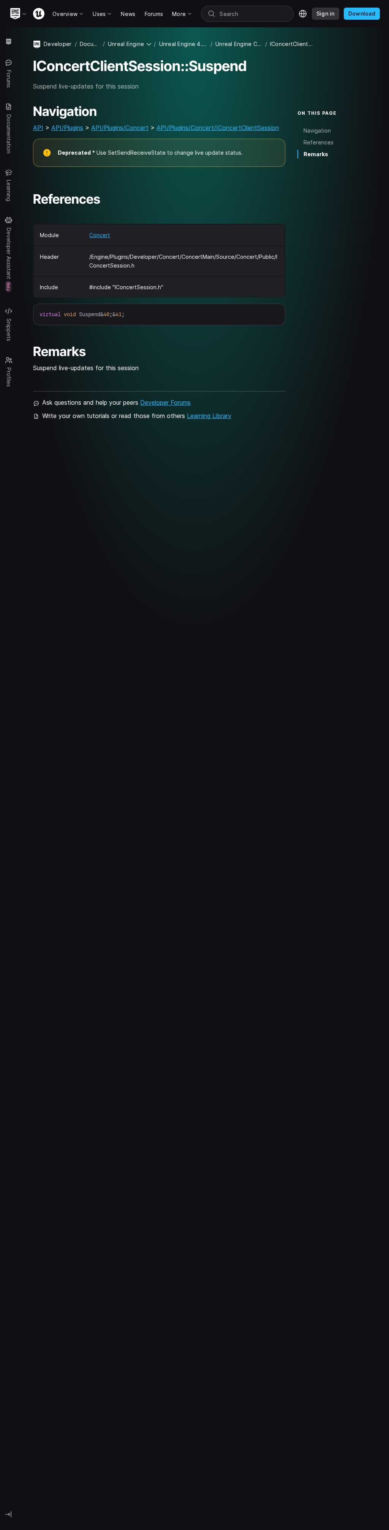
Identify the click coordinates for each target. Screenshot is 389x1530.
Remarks (316, 154)
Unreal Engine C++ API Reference (238, 44)
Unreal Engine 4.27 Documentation (183, 44)
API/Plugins (67, 127)
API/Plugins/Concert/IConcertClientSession (218, 127)
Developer (58, 44)
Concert (99, 235)
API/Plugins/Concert (120, 127)
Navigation (317, 130)
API (38, 127)
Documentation (90, 44)
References (319, 142)
